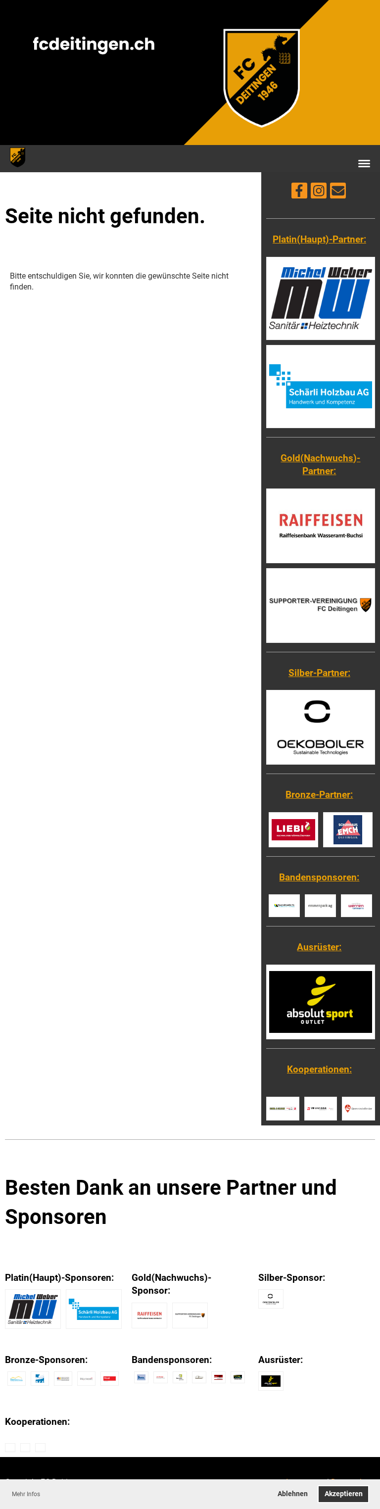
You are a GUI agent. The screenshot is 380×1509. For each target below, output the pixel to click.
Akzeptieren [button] (344, 1494)
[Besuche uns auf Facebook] (299, 193)
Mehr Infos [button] (26, 1494)
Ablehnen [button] (293, 1494)
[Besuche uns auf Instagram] (319, 193)
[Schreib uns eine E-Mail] (338, 193)
